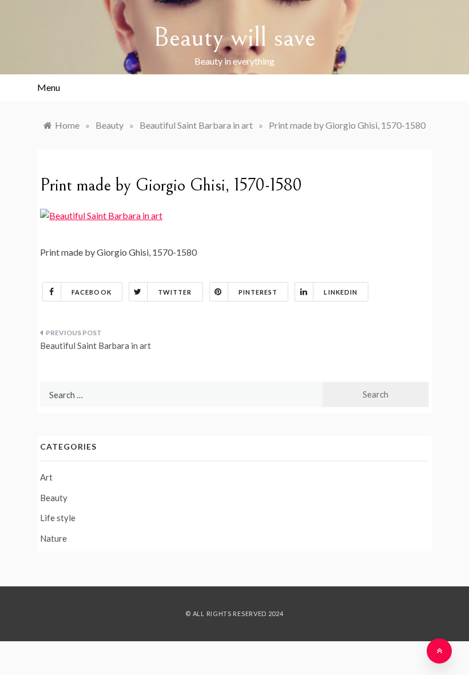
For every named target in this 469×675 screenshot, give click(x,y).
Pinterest (258, 292)
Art (46, 477)
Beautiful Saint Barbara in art (95, 345)
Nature (53, 538)
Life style (57, 518)
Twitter (175, 292)
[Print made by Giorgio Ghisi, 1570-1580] (101, 214)
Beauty (53, 498)
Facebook (91, 292)
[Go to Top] (439, 651)
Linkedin (340, 292)
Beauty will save (234, 37)
